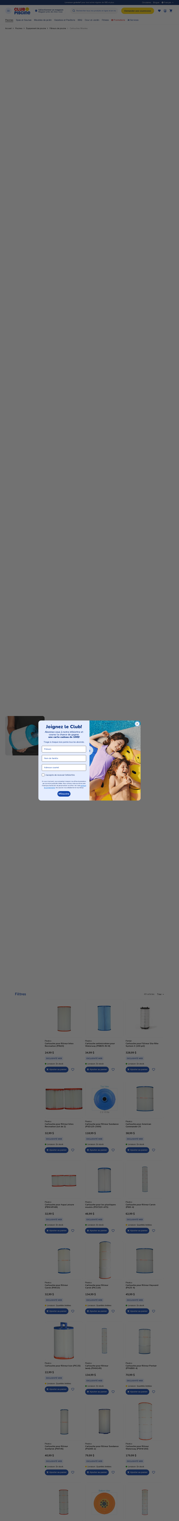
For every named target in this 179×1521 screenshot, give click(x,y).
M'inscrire (64, 793)
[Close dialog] (137, 724)
